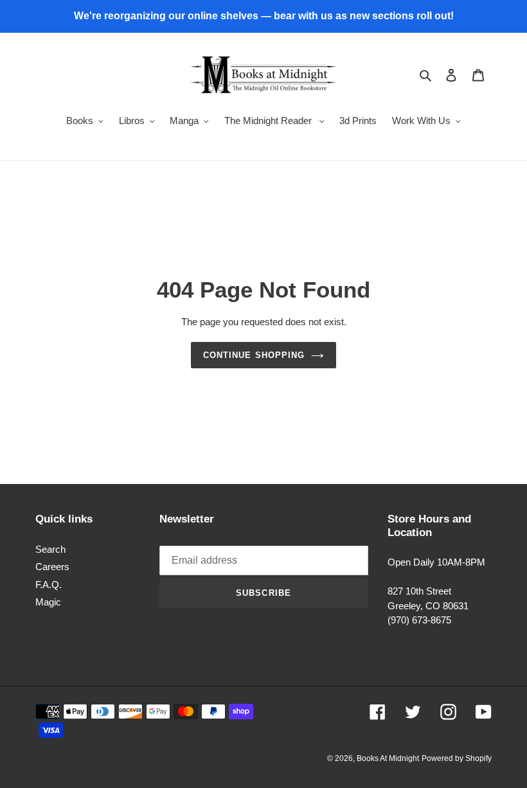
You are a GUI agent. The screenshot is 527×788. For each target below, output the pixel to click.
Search (50, 549)
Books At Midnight (388, 758)
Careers (52, 566)
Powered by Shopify (457, 758)
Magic (48, 601)
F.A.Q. (48, 584)
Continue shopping (254, 355)
